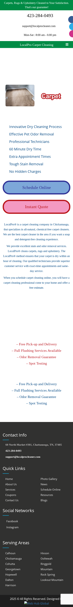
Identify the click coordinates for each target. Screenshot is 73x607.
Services (10, 489)
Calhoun (10, 553)
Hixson (45, 553)
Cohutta (10, 564)
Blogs (44, 500)
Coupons (10, 495)
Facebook (12, 521)
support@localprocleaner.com (38, 26)
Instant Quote (36, 206)
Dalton (9, 580)
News (44, 484)
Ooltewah (46, 558)
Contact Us (11, 500)
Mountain (46, 569)
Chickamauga (13, 558)
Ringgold (46, 564)
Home (9, 479)
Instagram (12, 527)
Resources (47, 495)
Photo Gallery (49, 479)
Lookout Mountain (52, 580)
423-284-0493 (13, 450)
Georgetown (12, 569)
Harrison (10, 585)
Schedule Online (36, 187)
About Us (11, 484)
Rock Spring (48, 574)
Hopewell (11, 574)
